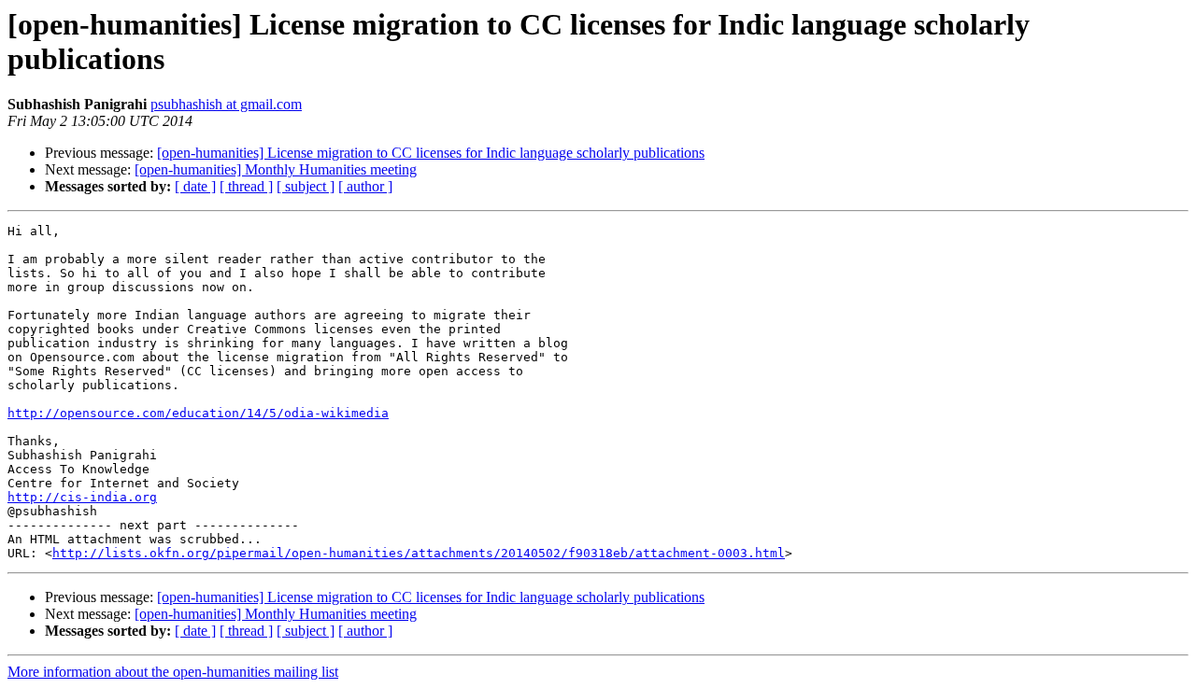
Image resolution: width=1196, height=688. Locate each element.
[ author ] (365, 186)
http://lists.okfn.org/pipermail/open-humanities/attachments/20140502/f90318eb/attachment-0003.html (418, 553)
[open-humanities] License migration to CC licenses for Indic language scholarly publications (431, 153)
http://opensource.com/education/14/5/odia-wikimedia (198, 413)
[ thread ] (246, 186)
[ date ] (195, 186)
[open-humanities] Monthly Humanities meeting (276, 169)
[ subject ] (306, 186)
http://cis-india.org (82, 497)
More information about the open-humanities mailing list (172, 672)
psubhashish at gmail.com (226, 104)
